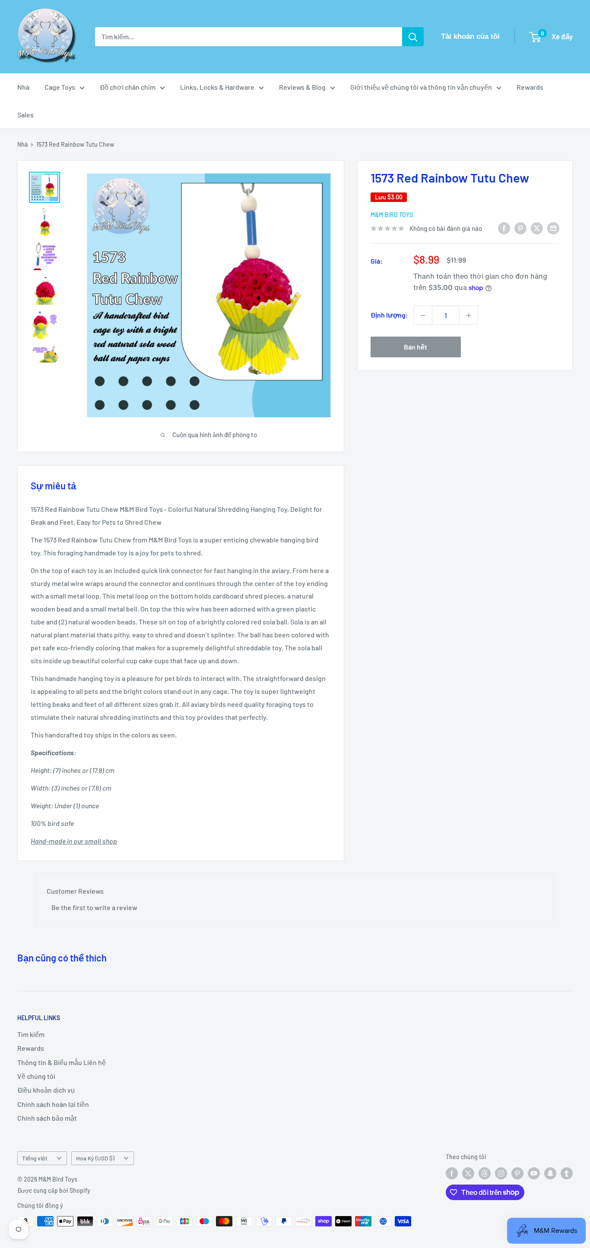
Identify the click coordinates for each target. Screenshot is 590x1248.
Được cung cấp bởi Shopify (53, 1190)
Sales (25, 114)
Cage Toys (59, 87)
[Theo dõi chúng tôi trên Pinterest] (517, 1173)
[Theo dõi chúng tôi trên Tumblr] (567, 1173)
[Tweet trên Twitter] (537, 227)
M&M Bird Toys (392, 214)
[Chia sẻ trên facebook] (504, 227)
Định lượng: (389, 315)
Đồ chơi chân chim (127, 87)
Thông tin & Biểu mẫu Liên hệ (61, 1062)
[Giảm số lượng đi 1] (423, 315)
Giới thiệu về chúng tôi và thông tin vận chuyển (421, 87)
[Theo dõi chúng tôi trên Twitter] (468, 1173)
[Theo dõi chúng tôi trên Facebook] (452, 1173)
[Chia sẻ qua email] (553, 227)
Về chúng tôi (36, 1076)
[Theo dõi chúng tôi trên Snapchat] (550, 1173)
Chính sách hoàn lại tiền (53, 1104)
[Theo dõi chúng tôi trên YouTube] (534, 1173)
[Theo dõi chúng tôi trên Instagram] (501, 1173)
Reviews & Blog (302, 87)
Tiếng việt (35, 1158)
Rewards (530, 87)
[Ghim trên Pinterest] (520, 227)
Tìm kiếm (30, 1034)
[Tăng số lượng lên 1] (469, 315)
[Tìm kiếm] (413, 36)
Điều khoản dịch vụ (46, 1090)
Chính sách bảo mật (47, 1118)
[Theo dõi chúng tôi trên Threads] (485, 1173)
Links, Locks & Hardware (217, 87)
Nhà (23, 87)
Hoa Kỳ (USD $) (95, 1158)
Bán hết (415, 347)
